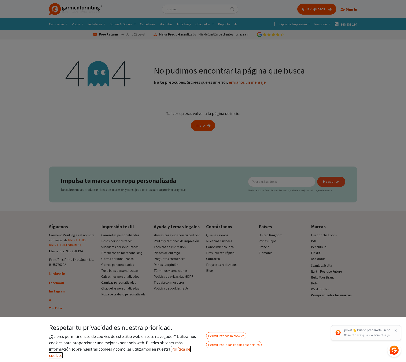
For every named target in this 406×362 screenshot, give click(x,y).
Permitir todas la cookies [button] (226, 336)
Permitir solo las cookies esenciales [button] (234, 345)
